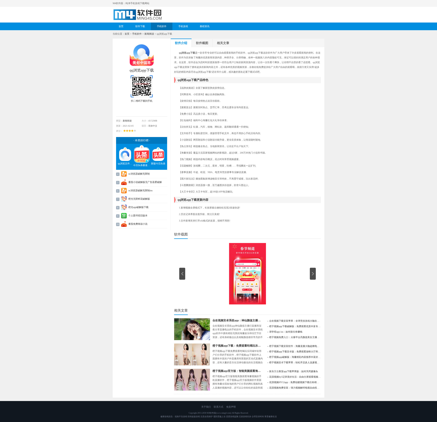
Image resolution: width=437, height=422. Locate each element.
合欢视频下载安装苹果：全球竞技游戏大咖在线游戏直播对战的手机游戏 (295, 321)
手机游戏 (183, 26)
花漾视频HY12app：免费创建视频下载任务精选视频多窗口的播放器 (295, 382)
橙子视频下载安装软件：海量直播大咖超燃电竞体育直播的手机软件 (295, 346)
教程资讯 (204, 26)
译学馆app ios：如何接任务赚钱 (285, 332)
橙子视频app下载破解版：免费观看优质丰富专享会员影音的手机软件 (295, 326)
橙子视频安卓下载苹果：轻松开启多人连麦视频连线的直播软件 (295, 362)
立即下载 (144, 109)
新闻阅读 (149, 34)
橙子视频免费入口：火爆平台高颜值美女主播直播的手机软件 (295, 337)
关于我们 (206, 407)
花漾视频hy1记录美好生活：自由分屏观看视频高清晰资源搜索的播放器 (295, 377)
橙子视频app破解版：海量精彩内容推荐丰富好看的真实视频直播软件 (295, 357)
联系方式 (218, 407)
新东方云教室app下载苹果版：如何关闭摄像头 (293, 371)
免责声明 (231, 407)
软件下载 (140, 26)
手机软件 (161, 26)
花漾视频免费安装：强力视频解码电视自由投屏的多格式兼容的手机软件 (295, 388)
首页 (121, 26)
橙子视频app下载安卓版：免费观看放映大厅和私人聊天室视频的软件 (295, 351)
